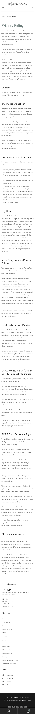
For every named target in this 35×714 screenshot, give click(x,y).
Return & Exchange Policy (10, 660)
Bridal (4, 632)
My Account (9, 711)
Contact (4, 636)
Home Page (6, 619)
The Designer (6, 622)
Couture (4, 626)
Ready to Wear (7, 629)
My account (6, 650)
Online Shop (6, 646)
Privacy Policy (6, 657)
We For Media (26, 700)
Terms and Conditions (9, 663)
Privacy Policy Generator (17, 79)
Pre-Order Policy (7, 653)
